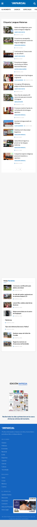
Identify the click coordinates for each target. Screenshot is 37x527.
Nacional (4, 451)
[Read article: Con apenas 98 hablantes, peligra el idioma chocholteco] (8, 86)
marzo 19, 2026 (29, 80)
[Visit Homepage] (18, 3)
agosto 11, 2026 (19, 34)
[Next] (20, 169)
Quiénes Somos (6, 494)
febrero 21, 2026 (19, 104)
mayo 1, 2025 (18, 150)
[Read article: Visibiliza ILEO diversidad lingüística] (8, 132)
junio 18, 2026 (19, 47)
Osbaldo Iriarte (19, 101)
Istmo (3, 477)
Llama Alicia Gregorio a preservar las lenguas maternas (21, 143)
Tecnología (5, 469)
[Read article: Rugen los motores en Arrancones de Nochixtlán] (7, 344)
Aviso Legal (5, 509)
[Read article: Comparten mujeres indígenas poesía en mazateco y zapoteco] (8, 156)
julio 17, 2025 (28, 125)
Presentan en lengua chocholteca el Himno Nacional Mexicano (21, 64)
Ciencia (4, 463)
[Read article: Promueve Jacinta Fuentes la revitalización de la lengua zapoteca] (8, 110)
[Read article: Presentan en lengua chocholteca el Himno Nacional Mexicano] (8, 64)
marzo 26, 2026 (19, 71)
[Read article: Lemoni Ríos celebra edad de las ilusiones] (7, 305)
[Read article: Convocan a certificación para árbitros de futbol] (7, 287)
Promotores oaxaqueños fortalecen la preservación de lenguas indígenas (23, 40)
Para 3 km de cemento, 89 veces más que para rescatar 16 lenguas (23, 97)
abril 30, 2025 (18, 163)
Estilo (3, 454)
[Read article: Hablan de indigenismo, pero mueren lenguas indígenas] (8, 30)
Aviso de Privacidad (7, 507)
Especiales (27, 9)
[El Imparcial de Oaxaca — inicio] (18, 428)
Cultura (4, 467)
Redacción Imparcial (20, 45)
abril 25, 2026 (18, 58)
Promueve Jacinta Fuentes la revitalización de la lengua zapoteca (23, 110)
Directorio (5, 498)
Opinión (4, 460)
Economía (4, 448)
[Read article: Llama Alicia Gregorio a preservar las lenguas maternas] (8, 143)
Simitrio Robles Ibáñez (20, 69)
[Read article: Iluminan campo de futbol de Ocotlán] (7, 335)
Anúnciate (5, 501)
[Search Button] (35, 3)
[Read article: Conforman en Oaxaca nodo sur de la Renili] (8, 54)
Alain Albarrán (19, 80)
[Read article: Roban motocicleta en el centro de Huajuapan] (7, 313)
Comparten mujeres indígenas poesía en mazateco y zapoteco (23, 156)
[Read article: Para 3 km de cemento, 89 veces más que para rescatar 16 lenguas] (8, 97)
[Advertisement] (18, 194)
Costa (3, 481)
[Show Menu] (2, 3)
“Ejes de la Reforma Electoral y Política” (17, 326)
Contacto (4, 503)
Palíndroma (8, 320)
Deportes (4, 458)
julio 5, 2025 (18, 137)
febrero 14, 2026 (19, 117)
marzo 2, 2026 (19, 91)
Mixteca (4, 483)
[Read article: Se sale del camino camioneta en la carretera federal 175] (7, 296)
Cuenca (4, 486)
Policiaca (4, 445)
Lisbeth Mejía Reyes (20, 32)
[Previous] (16, 169)
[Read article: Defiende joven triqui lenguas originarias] (8, 77)
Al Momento (6, 9)
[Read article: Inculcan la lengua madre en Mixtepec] (8, 123)
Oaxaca (17, 9)
